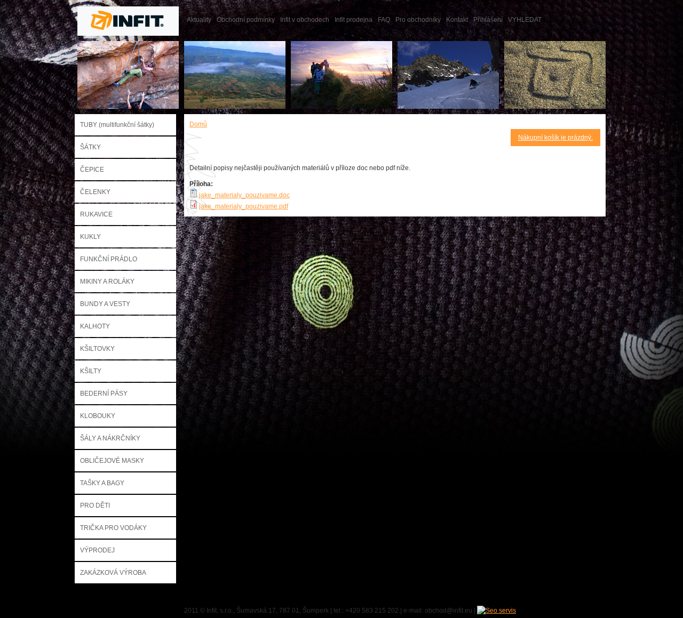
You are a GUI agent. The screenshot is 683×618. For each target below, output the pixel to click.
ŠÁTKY (90, 147)
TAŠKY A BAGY (102, 483)
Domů (198, 124)
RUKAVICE (96, 214)
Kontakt (457, 19)
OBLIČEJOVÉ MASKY (112, 460)
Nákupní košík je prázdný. (555, 137)
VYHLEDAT (525, 19)
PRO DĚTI (95, 505)
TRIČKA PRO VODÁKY (113, 528)
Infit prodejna (353, 19)
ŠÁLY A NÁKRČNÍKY (110, 438)
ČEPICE (92, 169)
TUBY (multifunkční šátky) (117, 125)
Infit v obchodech (304, 19)
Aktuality (199, 19)
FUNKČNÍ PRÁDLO (108, 259)
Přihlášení (488, 19)
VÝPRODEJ (97, 550)
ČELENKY (95, 192)
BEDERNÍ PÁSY (104, 393)
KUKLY (90, 236)
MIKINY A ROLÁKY (107, 281)
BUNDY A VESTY (105, 304)
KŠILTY (90, 371)
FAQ (384, 19)
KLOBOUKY (97, 416)
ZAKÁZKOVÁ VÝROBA (113, 572)
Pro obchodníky (418, 19)
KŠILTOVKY (97, 348)
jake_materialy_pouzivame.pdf (243, 206)
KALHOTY (95, 326)
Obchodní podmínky (246, 19)
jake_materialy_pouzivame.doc (244, 195)
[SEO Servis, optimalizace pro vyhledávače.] (496, 610)
